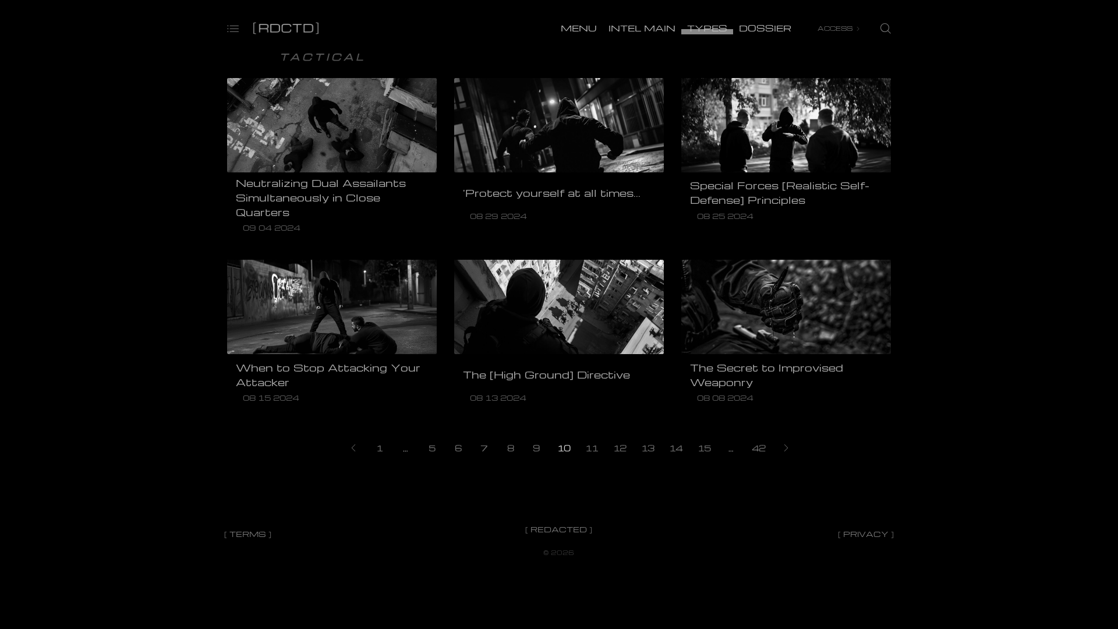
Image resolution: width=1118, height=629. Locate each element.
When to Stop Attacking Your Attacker (328, 374)
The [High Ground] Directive (546, 374)
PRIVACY (866, 534)
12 (619, 448)
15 (704, 448)
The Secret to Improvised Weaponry (766, 374)
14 (675, 448)
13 (647, 448)
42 (758, 448)
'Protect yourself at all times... (552, 192)
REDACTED (558, 529)
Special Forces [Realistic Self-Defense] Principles (779, 192)
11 (591, 448)
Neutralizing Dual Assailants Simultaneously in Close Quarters (321, 197)
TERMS (247, 534)
